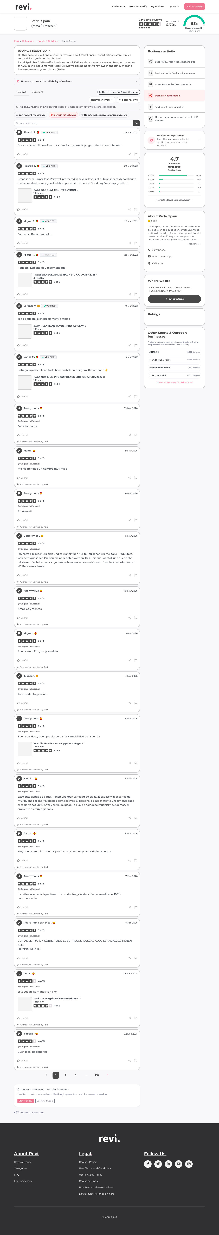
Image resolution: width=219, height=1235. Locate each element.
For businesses (194, 6)
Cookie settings (88, 1181)
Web (37, 26)
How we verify (138, 6)
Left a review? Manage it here (96, 1193)
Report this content (31, 1112)
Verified (50, 132)
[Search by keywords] (136, 123)
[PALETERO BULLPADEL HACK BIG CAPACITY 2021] (25, 280)
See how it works (45, 1101)
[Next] (108, 1075)
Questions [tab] (37, 91)
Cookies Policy (87, 1162)
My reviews (158, 6)
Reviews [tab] (21, 91)
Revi (16, 41)
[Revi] (23, 6)
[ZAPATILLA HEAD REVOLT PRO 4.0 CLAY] (25, 331)
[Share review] (129, 154)
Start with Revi (26, 1101)
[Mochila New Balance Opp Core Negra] (25, 749)
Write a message (161, 256)
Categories (28, 41)
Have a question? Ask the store (120, 92)
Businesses (118, 6)
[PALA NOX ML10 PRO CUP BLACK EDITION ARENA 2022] (25, 382)
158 (97, 1075)
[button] (174, 243)
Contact (51, 26)
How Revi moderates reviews (96, 1187)
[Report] (136, 154)
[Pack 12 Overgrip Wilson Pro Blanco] (25, 1004)
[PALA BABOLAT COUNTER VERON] (25, 195)
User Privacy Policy (90, 1174)
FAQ (16, 1174)
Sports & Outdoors (48, 41)
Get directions (176, 299)
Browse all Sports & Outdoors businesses (174, 382)
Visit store (157, 263)
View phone (159, 250)
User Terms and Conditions (95, 1168)
